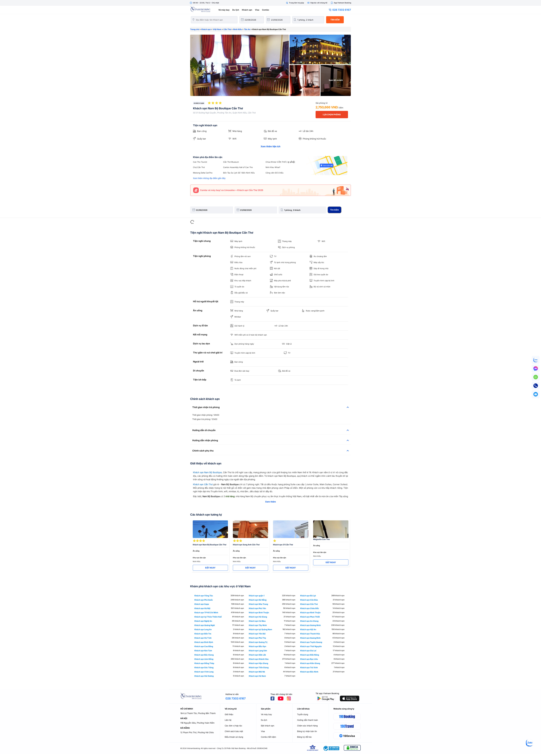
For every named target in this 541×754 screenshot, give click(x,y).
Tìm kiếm (335, 19)
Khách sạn (247, 10)
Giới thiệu (229, 714)
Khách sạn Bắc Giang (204, 655)
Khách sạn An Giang (309, 621)
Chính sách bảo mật (234, 731)
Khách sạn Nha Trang (258, 604)
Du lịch (235, 10)
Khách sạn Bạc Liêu (309, 659)
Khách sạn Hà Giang (258, 617)
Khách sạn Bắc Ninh (309, 672)
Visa (257, 10)
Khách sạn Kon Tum (203, 650)
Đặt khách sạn (267, 725)
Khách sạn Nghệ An (203, 621)
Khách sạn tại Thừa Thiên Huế (208, 617)
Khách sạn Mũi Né (257, 672)
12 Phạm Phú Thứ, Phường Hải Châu (197, 732)
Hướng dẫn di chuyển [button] (204, 430)
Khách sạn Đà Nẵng (257, 600)
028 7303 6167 (341, 9)
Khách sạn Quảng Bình (310, 638)
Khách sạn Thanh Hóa (310, 634)
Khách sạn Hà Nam (257, 676)
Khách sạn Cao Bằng (203, 646)
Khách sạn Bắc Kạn (257, 646)
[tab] (270, 407)
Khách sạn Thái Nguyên (311, 646)
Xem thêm (270, 501)
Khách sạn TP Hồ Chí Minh (206, 612)
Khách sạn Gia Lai (308, 650)
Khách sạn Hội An (308, 629)
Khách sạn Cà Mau (257, 621)
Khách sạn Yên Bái (257, 634)
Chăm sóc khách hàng (307, 725)
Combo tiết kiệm (268, 737)
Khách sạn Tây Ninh (258, 625)
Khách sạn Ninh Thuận (310, 612)
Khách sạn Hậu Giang (258, 663)
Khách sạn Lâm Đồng (203, 659)
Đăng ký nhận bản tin (307, 731)
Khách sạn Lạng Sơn (258, 650)
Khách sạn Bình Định (203, 642)
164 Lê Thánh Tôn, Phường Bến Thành (198, 713)
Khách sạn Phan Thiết (310, 617)
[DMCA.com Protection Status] (352, 748)
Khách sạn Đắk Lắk (257, 655)
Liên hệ (228, 720)
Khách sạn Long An (203, 629)
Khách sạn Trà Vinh (309, 667)
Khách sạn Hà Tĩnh (202, 638)
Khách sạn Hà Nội (202, 608)
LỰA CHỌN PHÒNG (332, 114)
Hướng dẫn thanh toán (307, 720)
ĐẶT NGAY (210, 567)
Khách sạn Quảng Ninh (310, 625)
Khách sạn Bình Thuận (259, 612)
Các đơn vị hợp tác (233, 725)
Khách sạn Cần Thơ (203, 484)
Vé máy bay (224, 10)
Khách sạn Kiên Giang (310, 663)
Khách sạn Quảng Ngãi (204, 625)
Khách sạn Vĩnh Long (203, 672)
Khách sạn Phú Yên (257, 608)
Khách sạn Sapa (201, 604)
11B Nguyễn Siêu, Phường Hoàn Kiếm (197, 723)
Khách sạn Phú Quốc (203, 600)
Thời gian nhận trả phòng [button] (206, 407)
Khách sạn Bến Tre (202, 634)
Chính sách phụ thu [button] (203, 450)
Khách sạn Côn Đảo (309, 600)
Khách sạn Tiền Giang (259, 667)
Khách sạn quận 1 (256, 595)
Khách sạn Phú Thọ (257, 638)
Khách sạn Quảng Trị (258, 642)
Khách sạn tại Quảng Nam (260, 629)
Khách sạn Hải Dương (204, 676)
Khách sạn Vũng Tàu (203, 595)
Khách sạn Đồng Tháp (204, 663)
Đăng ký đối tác (304, 737)
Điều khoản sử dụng (234, 737)
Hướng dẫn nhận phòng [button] (205, 440)
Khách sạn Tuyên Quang (311, 642)
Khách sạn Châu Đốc (309, 608)
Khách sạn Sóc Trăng (203, 667)
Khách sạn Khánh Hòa (259, 659)
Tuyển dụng (302, 714)
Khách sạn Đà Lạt (308, 595)
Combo (265, 10)
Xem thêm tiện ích (270, 146)
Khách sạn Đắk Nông (309, 655)
